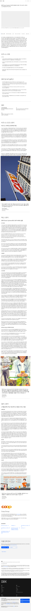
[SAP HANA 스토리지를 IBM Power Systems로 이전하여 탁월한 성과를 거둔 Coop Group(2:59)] (15, 19)
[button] (28, 1)
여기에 (14, 606)
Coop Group (18, 514)
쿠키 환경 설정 (13, 602)
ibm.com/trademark (5, 566)
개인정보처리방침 (8, 603)
